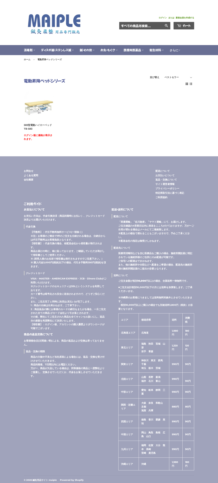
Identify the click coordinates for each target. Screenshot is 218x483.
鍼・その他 (86, 50)
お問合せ (28, 170)
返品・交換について (166, 179)
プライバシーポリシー (167, 188)
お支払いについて (165, 175)
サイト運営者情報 (165, 184)
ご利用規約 (161, 197)
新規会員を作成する (185, 17)
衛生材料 (156, 50)
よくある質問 (31, 175)
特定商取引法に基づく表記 (169, 192)
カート (186, 25)
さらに (174, 50)
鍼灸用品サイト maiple (45, 480)
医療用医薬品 (133, 50)
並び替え (154, 77)
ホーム (27, 59)
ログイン (163, 17)
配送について (162, 170)
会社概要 (28, 179)
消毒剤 (28, 50)
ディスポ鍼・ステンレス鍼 (56, 50)
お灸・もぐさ (108, 50)
